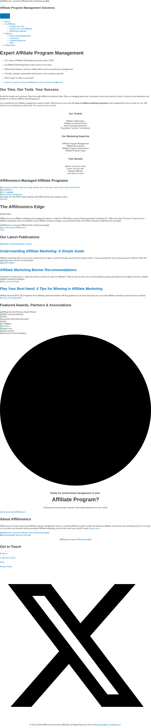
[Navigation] (5, 16)
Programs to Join (16, 26)
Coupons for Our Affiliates (20, 29)
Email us (3, 554)
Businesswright (84, 540)
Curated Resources (17, 41)
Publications (10, 45)
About (7, 22)
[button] (2, 230)
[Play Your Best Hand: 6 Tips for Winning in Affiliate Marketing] (9, 282)
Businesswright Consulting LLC (107, 725)
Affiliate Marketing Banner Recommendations (38, 270)
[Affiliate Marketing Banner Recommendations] (7, 263)
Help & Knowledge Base (20, 36)
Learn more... (95, 528)
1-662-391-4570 (7, 558)
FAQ (11, 43)
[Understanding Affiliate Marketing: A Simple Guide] (16, 244)
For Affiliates (10, 24)
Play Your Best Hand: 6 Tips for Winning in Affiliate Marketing (51, 289)
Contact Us (14, 38)
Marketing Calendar (18, 31)
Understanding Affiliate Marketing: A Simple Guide (42, 251)
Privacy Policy (6, 567)
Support (8, 33)
